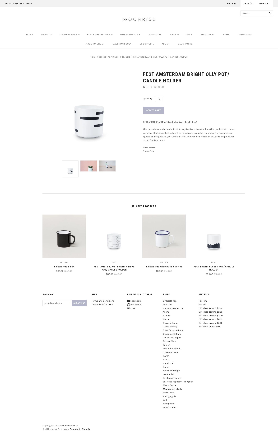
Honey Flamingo (171, 370)
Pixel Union (63, 429)
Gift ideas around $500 (210, 323)
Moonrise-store (69, 425)
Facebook (135, 301)
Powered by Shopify (80, 429)
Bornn (166, 319)
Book (226, 34)
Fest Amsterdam (172, 348)
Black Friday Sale (121, 56)
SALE (189, 34)
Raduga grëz (169, 396)
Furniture (155, 34)
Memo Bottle (169, 385)
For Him (203, 301)
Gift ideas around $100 (210, 308)
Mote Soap (168, 392)
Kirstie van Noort (172, 378)
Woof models (170, 407)
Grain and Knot (171, 352)
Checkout (264, 3)
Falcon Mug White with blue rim (164, 266)
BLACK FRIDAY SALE (98, 34)
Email (133, 308)
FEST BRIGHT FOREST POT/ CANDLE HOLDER (214, 268)
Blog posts (185, 43)
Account (231, 3)
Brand (45, 34)
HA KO (166, 359)
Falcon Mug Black (64, 266)
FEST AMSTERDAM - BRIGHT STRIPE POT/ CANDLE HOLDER (114, 268)
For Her (202, 304)
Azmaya (167, 315)
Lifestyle (145, 43)
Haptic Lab (168, 363)
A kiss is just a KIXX (173, 308)
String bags (169, 403)
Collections (104, 56)
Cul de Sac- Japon (172, 337)
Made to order (94, 43)
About (166, 43)
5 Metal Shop (170, 301)
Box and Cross (170, 323)
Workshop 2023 (130, 34)
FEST (114, 262)
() (248, 3)
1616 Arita (167, 304)
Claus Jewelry (170, 326)
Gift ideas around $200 (210, 312)
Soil (165, 400)
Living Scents (68, 34)
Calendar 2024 (122, 43)
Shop (173, 34)
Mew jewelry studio (172, 389)
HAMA (166, 356)
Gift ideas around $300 (211, 315)
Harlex (166, 367)
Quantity (147, 98)
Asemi (166, 312)
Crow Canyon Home (173, 330)
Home (29, 34)
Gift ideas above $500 (210, 326)
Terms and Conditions (103, 301)
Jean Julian (168, 374)
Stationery (207, 34)
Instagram (136, 304)
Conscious (245, 34)
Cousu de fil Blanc (172, 334)
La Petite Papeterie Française (178, 381)
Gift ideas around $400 (210, 319)
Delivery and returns (102, 304)
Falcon (64, 262)
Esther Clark (169, 341)
